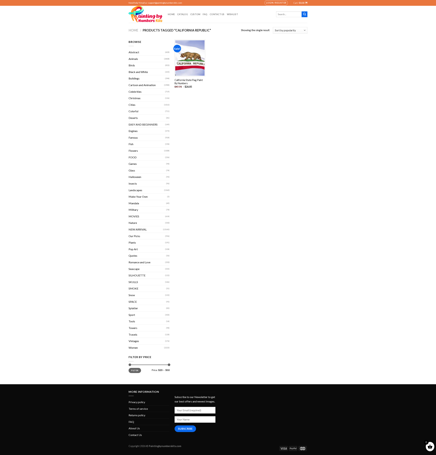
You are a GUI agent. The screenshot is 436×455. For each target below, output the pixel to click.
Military (133, 209)
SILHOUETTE (137, 275)
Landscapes (135, 190)
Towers (133, 327)
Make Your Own (138, 196)
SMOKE (133, 288)
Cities (132, 104)
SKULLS (133, 282)
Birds (132, 65)
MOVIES (134, 216)
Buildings (134, 78)
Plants (132, 242)
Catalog (182, 14)
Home (171, 14)
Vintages (134, 341)
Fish (131, 144)
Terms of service (138, 408)
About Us (134, 428)
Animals (133, 58)
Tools (132, 321)
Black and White (138, 71)
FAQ (205, 14)
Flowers (133, 150)
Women (133, 347)
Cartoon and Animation (142, 85)
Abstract (134, 52)
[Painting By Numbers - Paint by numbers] (146, 14)
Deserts (133, 117)
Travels (133, 334)
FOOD (133, 157)
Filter (134, 370)
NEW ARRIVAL (138, 229)
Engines (133, 131)
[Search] (304, 14)
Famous (133, 137)
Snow (132, 295)
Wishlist (232, 14)
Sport (132, 314)
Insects (133, 183)
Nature (133, 222)
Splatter (133, 308)
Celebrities (135, 91)
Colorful (133, 111)
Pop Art (133, 249)
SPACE (133, 301)
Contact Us (217, 14)
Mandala (134, 203)
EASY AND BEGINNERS (143, 124)
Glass (132, 170)
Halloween (135, 176)
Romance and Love (139, 262)
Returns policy (137, 415)
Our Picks (134, 236)
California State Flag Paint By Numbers (189, 82)
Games (133, 163)
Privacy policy (137, 402)
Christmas (135, 98)
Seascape (134, 268)
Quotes (133, 255)
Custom (195, 14)
